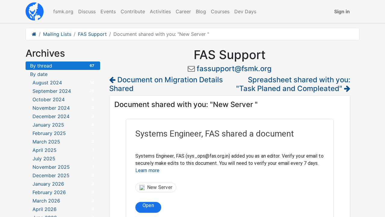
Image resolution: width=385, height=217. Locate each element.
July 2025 (63, 159)
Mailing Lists (57, 34)
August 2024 (63, 83)
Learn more (147, 170)
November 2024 (63, 108)
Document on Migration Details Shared (166, 84)
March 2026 (63, 201)
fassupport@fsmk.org (234, 68)
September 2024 (63, 91)
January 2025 (63, 125)
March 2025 (63, 142)
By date (39, 74)
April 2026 (63, 209)
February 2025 (63, 133)
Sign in (342, 11)
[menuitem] (63, 11)
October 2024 (63, 99)
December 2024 (63, 116)
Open (148, 205)
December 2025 (63, 175)
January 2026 (63, 184)
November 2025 (63, 167)
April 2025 (63, 150)
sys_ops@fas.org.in (208, 156)
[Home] (34, 34)
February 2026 (63, 192)
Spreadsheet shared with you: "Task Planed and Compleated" (293, 84)
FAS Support (92, 34)
